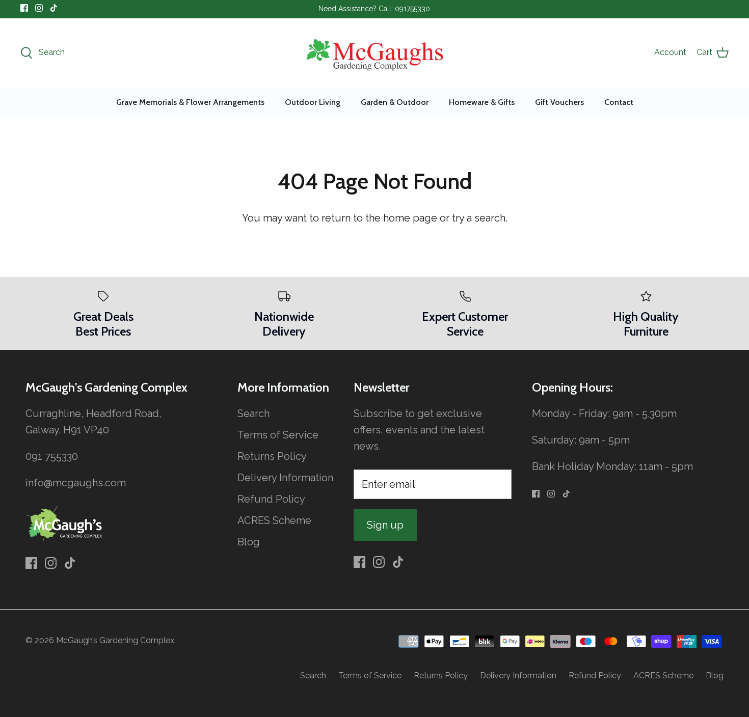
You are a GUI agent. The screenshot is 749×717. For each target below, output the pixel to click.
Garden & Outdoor (395, 102)
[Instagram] (39, 8)
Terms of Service (277, 435)
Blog (248, 542)
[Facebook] (24, 8)
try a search (478, 218)
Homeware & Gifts (482, 102)
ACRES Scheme (274, 520)
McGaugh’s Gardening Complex (115, 640)
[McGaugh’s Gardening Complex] (375, 53)
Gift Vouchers (559, 102)
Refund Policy (271, 499)
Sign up (385, 525)
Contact (618, 102)
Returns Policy (272, 456)
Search (253, 413)
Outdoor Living (312, 102)
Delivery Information (285, 478)
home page (410, 218)
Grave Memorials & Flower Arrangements (190, 102)
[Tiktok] (54, 8)
